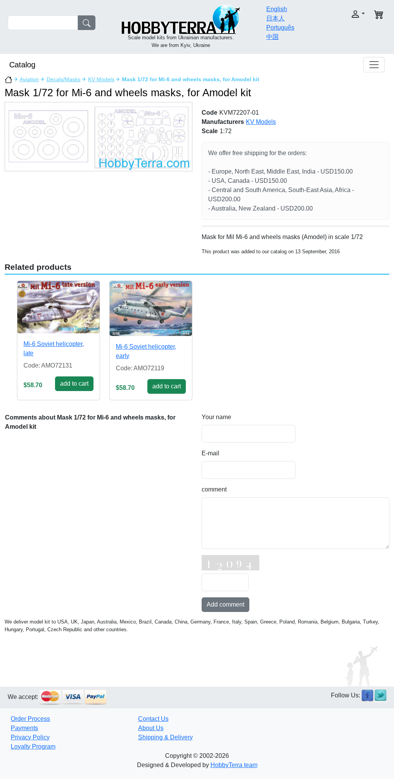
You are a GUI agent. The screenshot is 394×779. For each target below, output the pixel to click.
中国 (272, 36)
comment (214, 489)
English (276, 9)
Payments (24, 728)
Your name (216, 417)
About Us (151, 728)
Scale (210, 131)
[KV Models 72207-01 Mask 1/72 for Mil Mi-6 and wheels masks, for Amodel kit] (98, 136)
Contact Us (153, 718)
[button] (348, 14)
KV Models (101, 79)
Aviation (29, 79)
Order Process (30, 718)
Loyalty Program (33, 746)
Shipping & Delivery (165, 737)
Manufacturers (223, 122)
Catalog (22, 64)
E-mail (210, 453)
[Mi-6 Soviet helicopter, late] (58, 307)
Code (209, 112)
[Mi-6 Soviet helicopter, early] (151, 308)
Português (280, 27)
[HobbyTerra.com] (181, 18)
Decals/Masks (63, 79)
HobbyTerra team (233, 765)
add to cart (74, 383)
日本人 (275, 18)
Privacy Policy (30, 737)
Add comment (225, 604)
